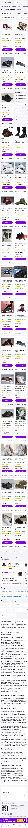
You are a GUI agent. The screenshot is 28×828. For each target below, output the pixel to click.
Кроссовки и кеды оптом (8, 615)
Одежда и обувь (16, 6)
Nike (3, 604)
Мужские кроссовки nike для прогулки (12, 596)
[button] (7, 49)
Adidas (9, 604)
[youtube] (2, 814)
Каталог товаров (5, 6)
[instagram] (8, 814)
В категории (8, 2)
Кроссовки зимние (7, 591)
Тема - (8, 803)
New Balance (17, 604)
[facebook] (5, 814)
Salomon (20, 609)
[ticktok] (11, 814)
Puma (3, 609)
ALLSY (20, 17)
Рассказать (21, 820)
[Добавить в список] (11, 30)
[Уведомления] (25, 2)
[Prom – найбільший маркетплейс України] (2, 2)
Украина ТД (11, 609)
